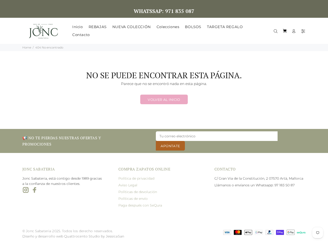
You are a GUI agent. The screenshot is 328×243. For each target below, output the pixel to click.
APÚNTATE (170, 146)
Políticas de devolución (137, 192)
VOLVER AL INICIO (164, 99)
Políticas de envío (133, 198)
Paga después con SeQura (140, 205)
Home (26, 47)
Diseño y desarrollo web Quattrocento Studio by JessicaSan (73, 236)
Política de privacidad (136, 178)
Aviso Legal (127, 185)
